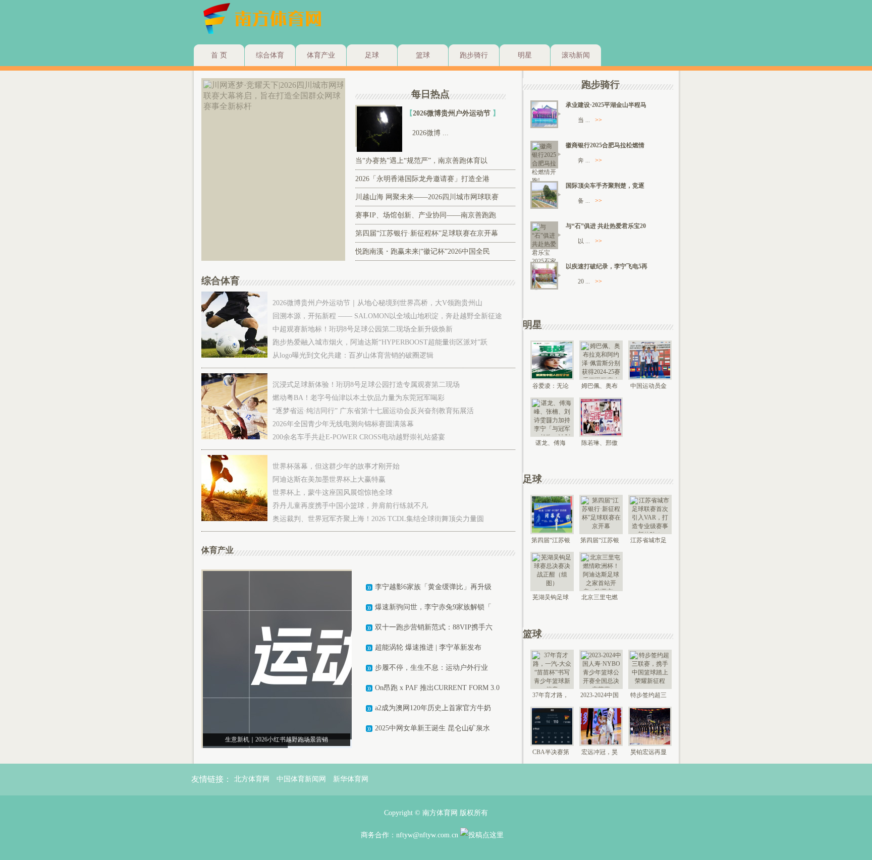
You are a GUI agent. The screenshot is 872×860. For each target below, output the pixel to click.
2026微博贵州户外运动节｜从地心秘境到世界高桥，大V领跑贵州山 (377, 303)
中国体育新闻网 (301, 779)
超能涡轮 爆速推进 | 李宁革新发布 (428, 647)
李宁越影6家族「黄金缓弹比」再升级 (433, 587)
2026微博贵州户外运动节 (453, 113)
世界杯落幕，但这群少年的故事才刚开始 (336, 466)
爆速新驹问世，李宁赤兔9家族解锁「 (433, 607)
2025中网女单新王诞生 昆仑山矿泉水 (432, 728)
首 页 (219, 55)
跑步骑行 (474, 55)
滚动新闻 (576, 55)
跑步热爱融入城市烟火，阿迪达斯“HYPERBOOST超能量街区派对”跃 (379, 342)
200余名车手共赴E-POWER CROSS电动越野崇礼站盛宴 (358, 437)
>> (598, 120)
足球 (372, 55)
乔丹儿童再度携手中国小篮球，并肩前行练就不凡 (350, 505)
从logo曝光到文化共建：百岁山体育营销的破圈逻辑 (352, 355)
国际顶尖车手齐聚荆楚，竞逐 (605, 185)
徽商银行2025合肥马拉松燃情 (605, 145)
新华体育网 (350, 779)
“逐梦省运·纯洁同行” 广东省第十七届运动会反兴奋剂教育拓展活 (373, 411)
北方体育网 (251, 779)
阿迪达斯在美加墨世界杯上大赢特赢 (329, 479)
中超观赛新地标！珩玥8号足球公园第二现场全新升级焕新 (362, 329)
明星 (525, 55)
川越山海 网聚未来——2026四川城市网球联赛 (427, 197)
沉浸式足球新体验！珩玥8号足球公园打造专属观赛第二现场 (366, 384)
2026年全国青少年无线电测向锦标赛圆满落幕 (343, 424)
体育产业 (321, 55)
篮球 (423, 55)
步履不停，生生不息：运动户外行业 (431, 667)
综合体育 (270, 55)
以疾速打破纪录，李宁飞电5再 (606, 266)
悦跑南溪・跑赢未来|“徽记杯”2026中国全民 (422, 251)
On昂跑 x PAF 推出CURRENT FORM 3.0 (437, 688)
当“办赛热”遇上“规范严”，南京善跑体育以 (421, 160)
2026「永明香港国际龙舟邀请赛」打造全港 (422, 179)
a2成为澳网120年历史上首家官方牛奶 (433, 708)
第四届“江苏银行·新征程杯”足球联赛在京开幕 (426, 233)
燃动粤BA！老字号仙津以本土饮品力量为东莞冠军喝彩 (358, 398)
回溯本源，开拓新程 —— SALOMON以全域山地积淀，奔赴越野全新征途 (387, 316)
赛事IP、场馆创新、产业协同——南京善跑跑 (425, 215)
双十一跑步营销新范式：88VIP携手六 (434, 627)
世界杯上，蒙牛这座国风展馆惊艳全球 (332, 492)
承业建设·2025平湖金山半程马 (606, 104)
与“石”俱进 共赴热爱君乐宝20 (606, 226)
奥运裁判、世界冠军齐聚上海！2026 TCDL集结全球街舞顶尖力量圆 (378, 519)
